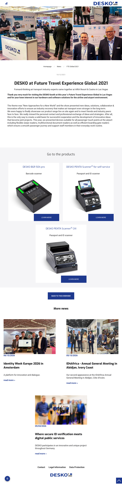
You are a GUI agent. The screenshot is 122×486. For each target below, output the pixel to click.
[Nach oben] (119, 480)
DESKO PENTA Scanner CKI (61, 228)
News (59, 66)
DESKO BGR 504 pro (34, 166)
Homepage (47, 66)
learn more (46, 217)
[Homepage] (105, 3)
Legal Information (57, 467)
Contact (41, 467)
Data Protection (76, 467)
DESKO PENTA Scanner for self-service (88, 166)
